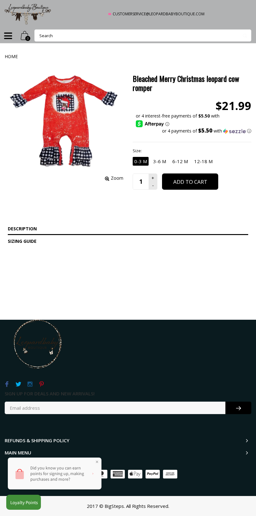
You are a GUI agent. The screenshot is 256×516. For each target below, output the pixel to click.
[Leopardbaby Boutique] (28, 14)
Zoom (117, 178)
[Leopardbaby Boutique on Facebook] (7, 384)
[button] (193, 131)
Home (11, 56)
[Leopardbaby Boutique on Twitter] (18, 384)
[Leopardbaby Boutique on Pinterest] (41, 384)
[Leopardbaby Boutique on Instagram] (30, 384)
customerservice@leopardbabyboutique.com (158, 14)
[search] (142, 35)
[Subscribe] (238, 408)
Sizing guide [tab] (22, 241)
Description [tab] (22, 229)
